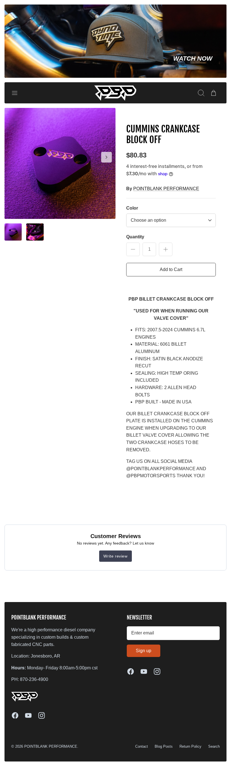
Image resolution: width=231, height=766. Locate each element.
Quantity (135, 236)
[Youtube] (28, 715)
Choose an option (148, 220)
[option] (60, 163)
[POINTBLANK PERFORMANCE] (115, 93)
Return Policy (190, 746)
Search (214, 746)
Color (132, 208)
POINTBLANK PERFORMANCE (166, 188)
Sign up (143, 650)
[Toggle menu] (17, 93)
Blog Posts (164, 746)
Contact (141, 746)
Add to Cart (171, 269)
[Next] (106, 157)
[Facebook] (15, 715)
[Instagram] (41, 715)
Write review (115, 556)
